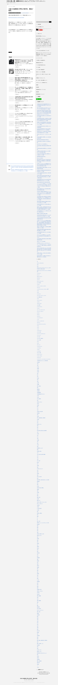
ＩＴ (37, 665)
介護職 (38, 384)
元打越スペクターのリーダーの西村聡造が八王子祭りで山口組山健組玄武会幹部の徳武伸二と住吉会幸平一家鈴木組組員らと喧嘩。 (44, 164)
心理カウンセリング (40, 468)
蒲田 (37, 602)
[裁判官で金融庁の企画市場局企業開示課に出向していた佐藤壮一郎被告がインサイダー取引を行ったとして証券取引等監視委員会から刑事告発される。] (11, 81)
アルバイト (38, 287)
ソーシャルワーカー (40, 317)
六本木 (38, 397)
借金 (37, 387)
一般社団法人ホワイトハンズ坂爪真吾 (42, 360)
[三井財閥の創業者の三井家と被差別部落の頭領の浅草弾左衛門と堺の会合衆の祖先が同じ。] (11, 100)
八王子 (38, 395)
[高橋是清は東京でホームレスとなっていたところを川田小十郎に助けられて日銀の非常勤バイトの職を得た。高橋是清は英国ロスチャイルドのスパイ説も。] (11, 63)
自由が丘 (38, 594)
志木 (37, 470)
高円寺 (38, 656)
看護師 (38, 560)
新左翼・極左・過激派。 (40, 487)
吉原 (37, 414)
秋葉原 (38, 573)
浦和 (37, 540)
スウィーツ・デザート (40, 311)
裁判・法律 (38, 611)
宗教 (37, 446)
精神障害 (38, 581)
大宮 (37, 435)
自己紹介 (38, 592)
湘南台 (38, 546)
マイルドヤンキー (39, 346)
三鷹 (37, 363)
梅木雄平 (38, 524)
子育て (38, 444)
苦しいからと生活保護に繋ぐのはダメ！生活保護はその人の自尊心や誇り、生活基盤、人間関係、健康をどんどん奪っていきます (24, 88)
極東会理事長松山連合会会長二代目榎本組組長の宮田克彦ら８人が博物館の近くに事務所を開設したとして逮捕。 (44, 160)
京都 (37, 381)
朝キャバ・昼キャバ (40, 503)
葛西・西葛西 (39, 600)
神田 (37, 568)
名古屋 (38, 419)
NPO (37, 266)
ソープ (38, 319)
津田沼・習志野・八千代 (40, 533)
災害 (37, 549)
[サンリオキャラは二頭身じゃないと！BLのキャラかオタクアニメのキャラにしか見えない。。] (11, 117)
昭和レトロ (38, 500)
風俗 (37, 648)
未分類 (38, 506)
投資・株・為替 (39, 476)
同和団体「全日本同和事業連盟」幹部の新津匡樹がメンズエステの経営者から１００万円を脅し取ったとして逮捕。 (44, 123)
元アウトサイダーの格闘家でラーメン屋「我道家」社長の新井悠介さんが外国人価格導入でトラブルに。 (44, 235)
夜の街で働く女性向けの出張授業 (42, 430)
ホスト (38, 341)
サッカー (38, 308)
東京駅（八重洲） (39, 513)
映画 (37, 495)
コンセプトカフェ (39, 306)
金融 (37, 627)
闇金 (37, 638)
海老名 (38, 543)
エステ (38, 290)
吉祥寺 (38, 416)
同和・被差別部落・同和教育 (41, 417)
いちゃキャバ (39, 273)
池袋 (37, 532)
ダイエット (38, 322)
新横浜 (38, 489)
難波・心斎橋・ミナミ (40, 643)
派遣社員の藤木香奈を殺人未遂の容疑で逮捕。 (43, 182)
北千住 (38, 403)
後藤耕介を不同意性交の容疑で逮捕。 (42, 213)
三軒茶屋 (38, 362)
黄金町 (38, 664)
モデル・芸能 (39, 352)
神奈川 (38, 565)
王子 (37, 554)
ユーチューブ (39, 357)
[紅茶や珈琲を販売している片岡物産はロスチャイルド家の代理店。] (11, 109)
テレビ (38, 325)
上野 (37, 365)
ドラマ (38, 327)
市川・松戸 (38, 460)
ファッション (39, 335)
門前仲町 (38, 635)
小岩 (37, 452)
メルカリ (38, 349)
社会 (37, 562)
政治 (37, 478)
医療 (37, 406)
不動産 (38, 368)
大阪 (37, 441)
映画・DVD (38, 497)
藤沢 (37, 605)
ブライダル (38, 336)
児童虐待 (38, 390)
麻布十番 (38, 662)
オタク (38, 292)
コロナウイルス (39, 303)
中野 (37, 373)
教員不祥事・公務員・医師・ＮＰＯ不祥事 (43, 479)
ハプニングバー (39, 330)
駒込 (37, 654)
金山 (37, 624)
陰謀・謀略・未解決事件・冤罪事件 (42, 640)
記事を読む (17, 75)
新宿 (37, 484)
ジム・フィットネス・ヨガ (41, 309)
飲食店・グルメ (39, 651)
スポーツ (38, 314)
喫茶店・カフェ (39, 424)
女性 (37, 443)
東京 (37, 511)
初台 (37, 400)
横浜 (37, 527)
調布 (37, 616)
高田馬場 (38, 659)
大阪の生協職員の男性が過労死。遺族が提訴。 (29, 678)
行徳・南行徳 (39, 608)
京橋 (37, 379)
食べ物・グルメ (39, 649)
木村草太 (38, 505)
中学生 (38, 370)
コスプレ (38, 301)
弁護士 (38, 465)
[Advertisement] (15, 43)
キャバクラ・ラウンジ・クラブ (41, 295)
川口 (37, 457)
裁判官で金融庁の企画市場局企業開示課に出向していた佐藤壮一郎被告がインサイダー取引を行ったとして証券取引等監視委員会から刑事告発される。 (24, 79)
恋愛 (37, 471)
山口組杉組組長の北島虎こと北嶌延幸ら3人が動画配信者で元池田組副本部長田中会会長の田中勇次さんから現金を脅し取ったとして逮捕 (44, 119)
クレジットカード (39, 300)
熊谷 (37, 551)
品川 (37, 422)
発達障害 (38, 557)
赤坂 (37, 619)
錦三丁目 (38, 630)
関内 (37, 637)
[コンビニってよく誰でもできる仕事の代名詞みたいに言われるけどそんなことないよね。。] (11, 125)
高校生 (38, 657)
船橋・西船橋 (39, 595)
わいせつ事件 (39, 282)
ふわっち (38, 279)
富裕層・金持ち (39, 451)
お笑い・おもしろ (39, 276)
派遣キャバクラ (39, 535)
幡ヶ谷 (38, 462)
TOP (7, 4)
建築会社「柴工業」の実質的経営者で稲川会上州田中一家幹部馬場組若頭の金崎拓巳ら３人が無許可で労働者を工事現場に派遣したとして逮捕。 (44, 208)
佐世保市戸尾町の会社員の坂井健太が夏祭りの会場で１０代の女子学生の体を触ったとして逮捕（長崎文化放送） (44, 176)
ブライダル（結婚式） (40, 338)
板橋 (37, 516)
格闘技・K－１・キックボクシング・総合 (43, 522)
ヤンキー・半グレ (39, 355)
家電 (37, 449)
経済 (37, 584)
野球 (37, 622)
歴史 (37, 530)
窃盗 (37, 575)
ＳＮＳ (38, 667)
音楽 (37, 646)
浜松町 (38, 538)
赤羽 (37, 621)
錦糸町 (38, 632)
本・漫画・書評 (39, 508)
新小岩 (38, 486)
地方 (37, 427)
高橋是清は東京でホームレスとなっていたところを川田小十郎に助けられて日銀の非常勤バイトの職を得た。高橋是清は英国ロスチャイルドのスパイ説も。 (24, 61)
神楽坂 (38, 567)
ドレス (38, 328)
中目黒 (38, 371)
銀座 (37, 629)
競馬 (37, 578)
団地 (37, 425)
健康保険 (38, 389)
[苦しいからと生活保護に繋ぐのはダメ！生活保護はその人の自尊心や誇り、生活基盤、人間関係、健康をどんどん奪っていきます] (11, 91)
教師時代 (38, 481)
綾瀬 (37, 586)
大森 (37, 438)
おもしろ (38, 274)
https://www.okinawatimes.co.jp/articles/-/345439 (16, 17)
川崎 (37, 459)
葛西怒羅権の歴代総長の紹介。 (41, 156)
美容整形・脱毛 (39, 589)
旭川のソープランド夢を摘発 (41, 241)
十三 (37, 408)
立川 (37, 576)
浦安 (37, 541)
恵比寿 (38, 473)
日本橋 (38, 492)
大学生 (38, 433)
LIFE (37, 264)
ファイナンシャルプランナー (41, 333)
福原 (37, 570)
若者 (37, 597)
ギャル (38, 298)
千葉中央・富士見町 (40, 411)
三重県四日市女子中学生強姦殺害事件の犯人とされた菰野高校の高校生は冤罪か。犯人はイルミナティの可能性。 (44, 105)
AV (37, 261)
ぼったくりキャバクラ (40, 281)
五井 (37, 376)
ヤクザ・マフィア (39, 354)
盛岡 (37, 559)
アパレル (38, 284)
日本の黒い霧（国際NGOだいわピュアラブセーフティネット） (26, 1)
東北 (37, 514)
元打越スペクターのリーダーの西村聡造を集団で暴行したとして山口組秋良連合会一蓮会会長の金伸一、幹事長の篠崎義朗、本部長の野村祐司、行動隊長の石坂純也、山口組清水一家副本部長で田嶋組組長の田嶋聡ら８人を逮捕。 (44, 222)
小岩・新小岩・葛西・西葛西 (41, 454)
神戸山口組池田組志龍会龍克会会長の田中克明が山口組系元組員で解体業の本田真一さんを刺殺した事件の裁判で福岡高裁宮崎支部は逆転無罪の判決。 (22, 167)
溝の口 (38, 548)
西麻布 (38, 613)
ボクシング (38, 344)
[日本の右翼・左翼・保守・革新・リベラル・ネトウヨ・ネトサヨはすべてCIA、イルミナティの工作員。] (11, 73)
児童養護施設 (39, 392)
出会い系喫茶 (39, 398)
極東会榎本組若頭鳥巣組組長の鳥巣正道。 (43, 139)
